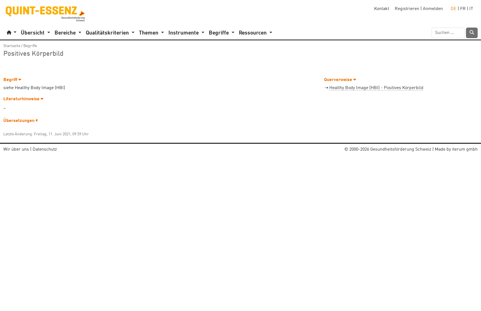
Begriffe (30, 46)
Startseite (11, 46)
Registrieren (407, 9)
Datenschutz (45, 149)
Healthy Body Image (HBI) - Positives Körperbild (376, 88)
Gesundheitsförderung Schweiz (400, 149)
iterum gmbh (465, 149)
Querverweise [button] (338, 80)
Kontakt (381, 9)
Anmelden (433, 9)
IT (471, 9)
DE (454, 9)
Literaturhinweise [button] (22, 99)
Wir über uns (16, 149)
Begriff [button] (10, 80)
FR (463, 9)
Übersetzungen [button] (19, 121)
